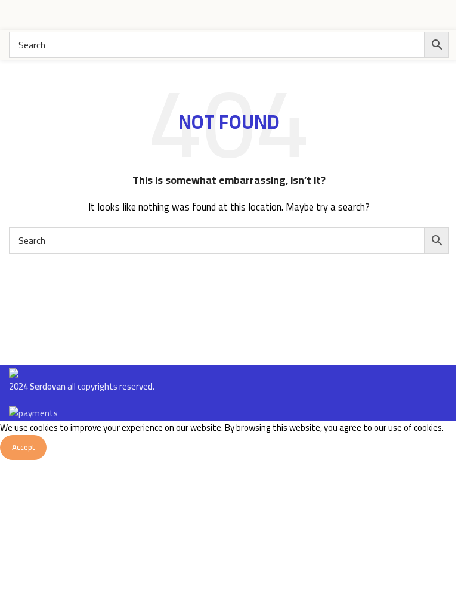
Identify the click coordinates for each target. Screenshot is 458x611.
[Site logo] (404, 14)
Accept (23, 447)
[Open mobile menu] (13, 15)
